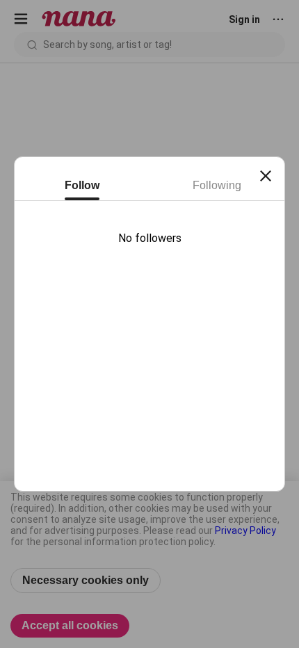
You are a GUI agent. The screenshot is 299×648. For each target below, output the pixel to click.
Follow (82, 185)
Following (217, 185)
